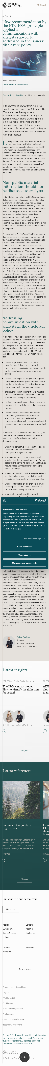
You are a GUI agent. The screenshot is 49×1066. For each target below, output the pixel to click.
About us (30, 929)
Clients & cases (9, 933)
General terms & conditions (14, 987)
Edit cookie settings (32, 538)
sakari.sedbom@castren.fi (28, 646)
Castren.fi (7, 95)
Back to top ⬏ (24, 969)
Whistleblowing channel (13, 1008)
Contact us (30, 933)
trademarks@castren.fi (12, 1025)
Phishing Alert (8, 1014)
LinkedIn (6, 948)
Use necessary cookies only (24, 563)
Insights (19, 95)
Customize (23, 555)
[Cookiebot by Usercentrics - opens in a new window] (35, 500)
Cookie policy (8, 1003)
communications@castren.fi (14, 1019)
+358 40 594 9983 (25, 643)
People (6, 925)
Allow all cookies (24, 546)
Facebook (30, 948)
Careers (29, 925)
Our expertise (9, 929)
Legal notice (8, 992)
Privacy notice (9, 998)
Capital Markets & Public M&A (15, 85)
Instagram (7, 952)
